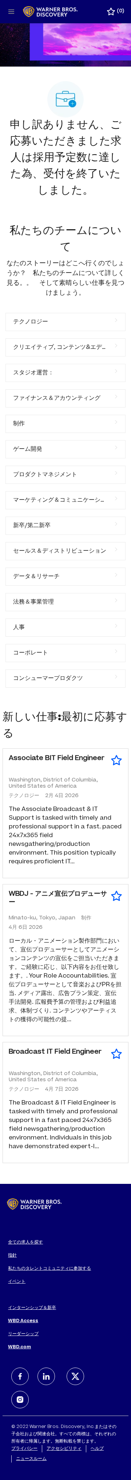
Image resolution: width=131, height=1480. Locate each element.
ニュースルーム (31, 1459)
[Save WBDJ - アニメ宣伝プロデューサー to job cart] (116, 896)
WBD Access (23, 1321)
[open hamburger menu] (11, 11)
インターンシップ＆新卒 (32, 1308)
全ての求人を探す (25, 1242)
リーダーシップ (23, 1334)
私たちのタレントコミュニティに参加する (49, 1268)
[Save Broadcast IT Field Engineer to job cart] (116, 1054)
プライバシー (24, 1449)
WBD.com (19, 1347)
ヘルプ (97, 1449)
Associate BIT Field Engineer (56, 758)
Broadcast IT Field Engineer (55, 1052)
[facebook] (20, 1376)
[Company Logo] (50, 12)
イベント (16, 1282)
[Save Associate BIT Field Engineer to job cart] (116, 760)
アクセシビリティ (64, 1449)
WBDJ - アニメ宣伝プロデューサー (58, 898)
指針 (12, 1255)
